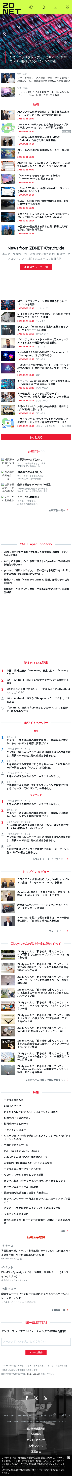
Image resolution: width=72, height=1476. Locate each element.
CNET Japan (33, 1374)
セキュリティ (42, 334)
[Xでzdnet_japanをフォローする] (36, 1398)
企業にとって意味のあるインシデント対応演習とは (32, 1208)
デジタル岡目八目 (14, 1100)
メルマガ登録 (36, 1352)
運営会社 (36, 1451)
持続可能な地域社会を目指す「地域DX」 (26, 1192)
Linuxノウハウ (12, 1105)
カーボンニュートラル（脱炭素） (22, 1186)
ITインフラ (41, 321)
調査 (38, 375)
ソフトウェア (42, 308)
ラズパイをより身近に (16, 1214)
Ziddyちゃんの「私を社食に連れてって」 (27, 1157)
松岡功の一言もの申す (16, 1123)
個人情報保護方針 (36, 1428)
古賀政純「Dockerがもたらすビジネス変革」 (29, 1162)
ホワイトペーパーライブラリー (48, 859)
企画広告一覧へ (57, 510)
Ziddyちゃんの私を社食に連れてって (45, 1079)
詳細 (56, 1470)
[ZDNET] (12, 7)
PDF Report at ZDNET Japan (21, 1151)
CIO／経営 (40, 359)
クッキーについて (36, 1440)
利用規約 (36, 1434)
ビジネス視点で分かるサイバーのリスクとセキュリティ (35, 1180)
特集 (63, 1231)
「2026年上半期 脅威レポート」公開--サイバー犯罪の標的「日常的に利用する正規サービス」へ (43, 368)
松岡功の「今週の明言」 (17, 1117)
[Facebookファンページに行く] (26, 1398)
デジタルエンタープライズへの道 (22, 1168)
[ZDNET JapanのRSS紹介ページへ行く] (45, 1398)
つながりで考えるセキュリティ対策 (23, 1174)
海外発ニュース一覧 (36, 267)
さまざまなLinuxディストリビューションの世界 (31, 1111)
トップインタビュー (54, 931)
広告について (36, 1445)
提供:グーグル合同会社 (46, 426)
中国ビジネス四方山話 (16, 1145)
